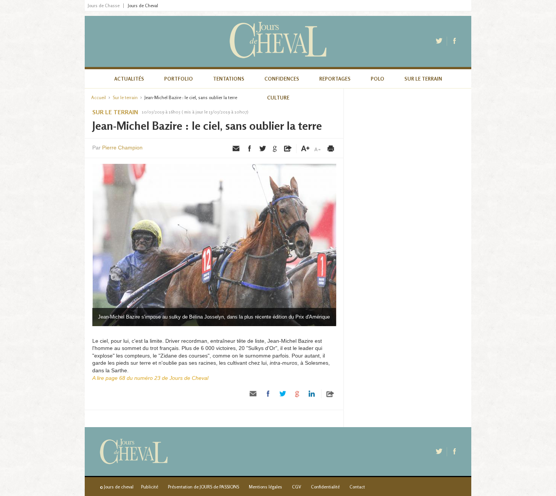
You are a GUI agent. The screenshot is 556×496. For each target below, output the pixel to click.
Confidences (281, 79)
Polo (377, 79)
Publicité (149, 487)
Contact (357, 487)
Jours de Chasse (104, 5)
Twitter (440, 41)
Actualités (129, 79)
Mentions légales (265, 487)
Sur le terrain (423, 79)
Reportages (335, 79)
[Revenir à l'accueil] (278, 41)
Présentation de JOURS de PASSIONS (203, 487)
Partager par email (236, 148)
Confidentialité (325, 487)
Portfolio (178, 79)
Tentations (228, 79)
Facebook (455, 41)
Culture (278, 98)
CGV (296, 487)
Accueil (98, 97)
